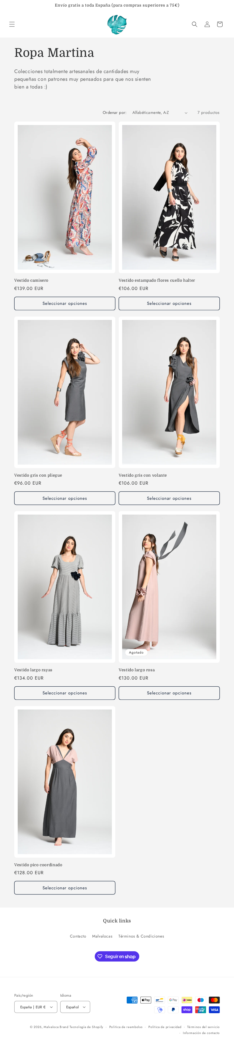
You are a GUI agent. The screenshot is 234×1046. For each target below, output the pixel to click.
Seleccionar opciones (65, 303)
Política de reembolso (126, 1027)
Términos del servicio (203, 1027)
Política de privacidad (164, 1027)
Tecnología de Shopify (86, 1027)
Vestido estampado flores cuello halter (157, 280)
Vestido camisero (31, 280)
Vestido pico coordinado (38, 865)
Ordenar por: (115, 112)
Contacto (78, 936)
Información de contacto (201, 1033)
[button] (12, 24)
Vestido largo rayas (33, 670)
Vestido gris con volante (143, 475)
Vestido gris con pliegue (38, 475)
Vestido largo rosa (137, 670)
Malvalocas (102, 936)
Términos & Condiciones (141, 936)
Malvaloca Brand (56, 1027)
